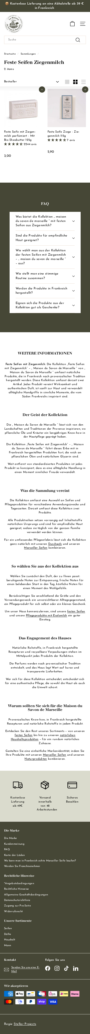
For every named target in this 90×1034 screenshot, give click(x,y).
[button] (14, 144)
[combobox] (45, 40)
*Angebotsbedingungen (19, 883)
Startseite (10, 54)
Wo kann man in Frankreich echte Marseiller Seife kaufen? (40, 861)
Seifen (8, 928)
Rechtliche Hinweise (16, 889)
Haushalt (9, 939)
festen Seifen (76, 611)
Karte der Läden (14, 855)
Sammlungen (28, 54)
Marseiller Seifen (35, 547)
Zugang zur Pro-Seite (17, 906)
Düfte (7, 934)
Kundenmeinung (14, 844)
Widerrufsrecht (13, 911)
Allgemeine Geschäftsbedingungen (26, 895)
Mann (7, 945)
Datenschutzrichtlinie (17, 900)
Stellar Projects (25, 1024)
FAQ (7, 849)
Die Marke (10, 838)
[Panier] (72, 24)
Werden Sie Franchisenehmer (22, 866)
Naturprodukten (35, 759)
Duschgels (55, 544)
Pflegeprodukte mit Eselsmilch (46, 615)
